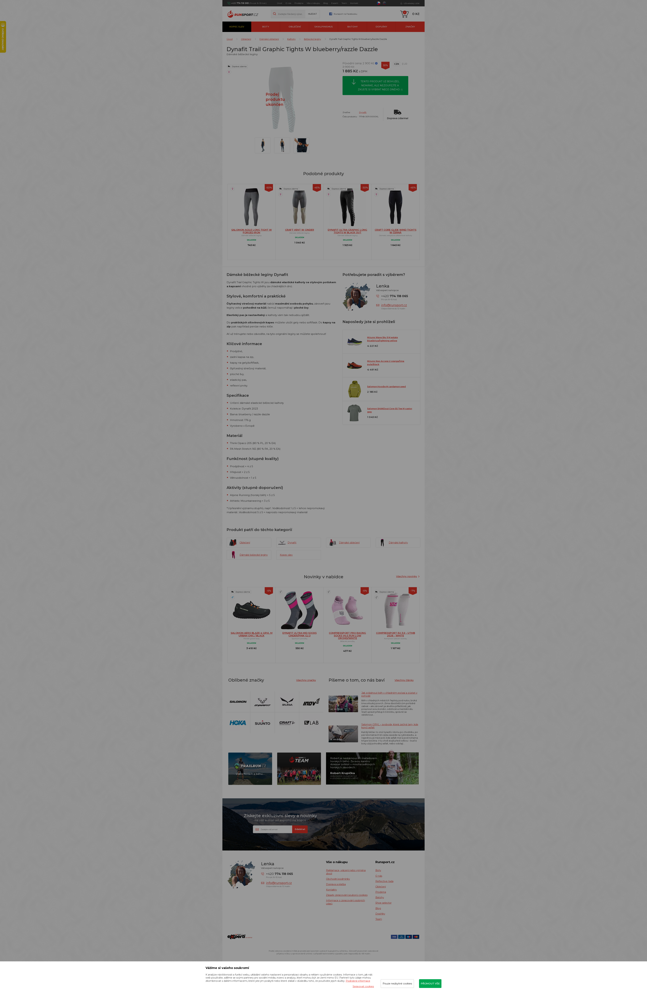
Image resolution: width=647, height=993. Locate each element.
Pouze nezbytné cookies (397, 983)
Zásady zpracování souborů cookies (346, 895)
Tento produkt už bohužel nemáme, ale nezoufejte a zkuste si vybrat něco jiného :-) (380, 85)
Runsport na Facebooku (345, 14)
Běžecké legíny (312, 39)
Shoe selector (383, 902)
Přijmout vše (430, 983)
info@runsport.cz (394, 305)
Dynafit (362, 112)
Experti (334, 3)
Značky (410, 26)
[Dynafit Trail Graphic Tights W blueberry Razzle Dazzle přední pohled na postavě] (263, 145)
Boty (265, 26)
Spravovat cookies (363, 986)
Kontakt (354, 3)
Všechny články (404, 680)
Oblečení (295, 26)
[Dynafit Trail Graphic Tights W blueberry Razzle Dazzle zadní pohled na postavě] (282, 145)
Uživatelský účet (412, 3)
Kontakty (331, 889)
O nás (288, 3)
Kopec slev (236, 26)
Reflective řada (384, 881)
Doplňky (381, 26)
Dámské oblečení (269, 39)
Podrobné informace (358, 980)
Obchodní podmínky (338, 878)
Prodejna (299, 3)
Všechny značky (306, 680)
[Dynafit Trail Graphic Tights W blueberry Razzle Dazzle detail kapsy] (302, 145)
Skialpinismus (323, 26)
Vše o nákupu (313, 3)
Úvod (279, 3)
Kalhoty (291, 39)
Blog (325, 3)
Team (344, 3)
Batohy (352, 26)
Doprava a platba (336, 884)
